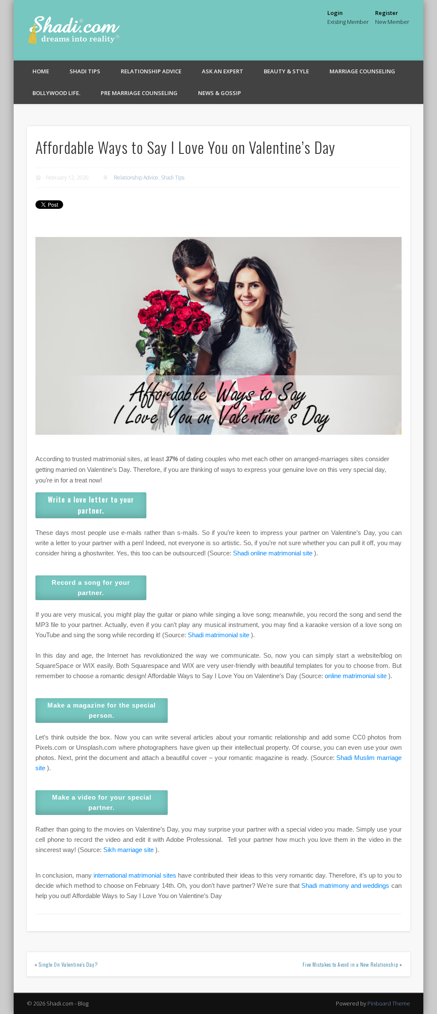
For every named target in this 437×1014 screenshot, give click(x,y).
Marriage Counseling (362, 71)
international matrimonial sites (134, 875)
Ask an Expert (222, 71)
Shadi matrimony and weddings (345, 885)
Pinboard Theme (388, 1003)
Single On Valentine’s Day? (68, 964)
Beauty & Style (286, 71)
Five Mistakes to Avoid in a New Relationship (350, 964)
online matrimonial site (356, 675)
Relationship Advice (151, 71)
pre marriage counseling (139, 93)
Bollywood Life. (56, 93)
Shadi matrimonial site (218, 634)
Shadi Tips (85, 71)
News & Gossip (219, 93)
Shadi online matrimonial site (272, 553)
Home (40, 71)
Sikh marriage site (128, 849)
